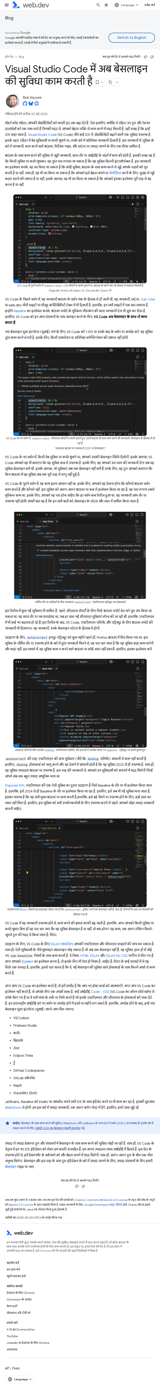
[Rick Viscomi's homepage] (36, 104)
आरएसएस (12, 1349)
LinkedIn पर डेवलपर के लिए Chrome (28, 1343)
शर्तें (7, 1368)
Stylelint (27, 962)
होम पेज (9, 57)
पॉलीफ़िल (115, 173)
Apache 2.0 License (21, 1205)
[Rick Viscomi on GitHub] (25, 104)
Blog (9, 18)
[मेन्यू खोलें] (6, 5)
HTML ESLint (89, 956)
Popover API (14, 785)
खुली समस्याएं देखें (16, 1276)
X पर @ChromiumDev (21, 1329)
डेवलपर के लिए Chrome (20, 1293)
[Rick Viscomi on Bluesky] (31, 104)
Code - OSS (100, 992)
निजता (15, 1368)
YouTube (12, 1336)
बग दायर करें (13, 1269)
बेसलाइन (10, 1167)
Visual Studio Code (42, 135)
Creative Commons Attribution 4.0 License (101, 1200)
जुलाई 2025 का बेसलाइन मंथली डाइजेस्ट (57, 1128)
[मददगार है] (145, 57)
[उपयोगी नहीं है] (152, 57)
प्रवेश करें (150, 5)
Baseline (20, 311)
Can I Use (148, 299)
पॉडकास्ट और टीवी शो (18, 1313)
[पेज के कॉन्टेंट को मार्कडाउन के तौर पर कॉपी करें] (110, 82)
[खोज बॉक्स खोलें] (98, 5)
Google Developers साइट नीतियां (103, 1205)
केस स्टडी (12, 1306)
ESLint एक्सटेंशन (61, 944)
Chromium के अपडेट (19, 1299)
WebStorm (13, 1108)
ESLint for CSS (117, 956)
